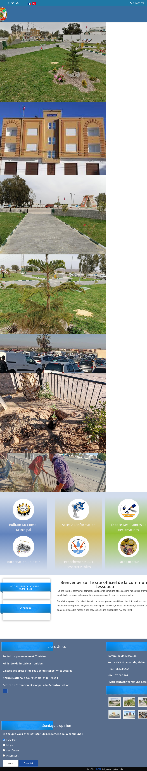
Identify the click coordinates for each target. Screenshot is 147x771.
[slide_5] (115, 714)
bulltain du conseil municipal (23, 527)
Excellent (11, 740)
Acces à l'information (78, 525)
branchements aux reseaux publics (78, 564)
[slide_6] (129, 714)
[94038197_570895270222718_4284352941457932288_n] (115, 702)
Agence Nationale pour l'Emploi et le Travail (30, 678)
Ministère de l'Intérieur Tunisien (23, 663)
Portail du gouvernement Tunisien (24, 656)
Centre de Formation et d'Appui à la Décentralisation (36, 685)
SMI (98, 768)
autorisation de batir (23, 562)
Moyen (10, 745)
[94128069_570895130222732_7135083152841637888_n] (129, 702)
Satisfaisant (13, 750)
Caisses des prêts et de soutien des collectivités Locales (37, 670)
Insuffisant (12, 755)
